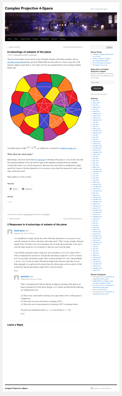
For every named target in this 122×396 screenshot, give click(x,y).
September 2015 (97, 201)
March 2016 (96, 195)
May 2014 (96, 225)
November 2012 (97, 264)
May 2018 (96, 178)
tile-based (41, 159)
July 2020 (95, 156)
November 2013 (97, 238)
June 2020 (96, 158)
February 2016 (97, 197)
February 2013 (97, 257)
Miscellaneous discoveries (100, 65)
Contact (35, 39)
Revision (54, 39)
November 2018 (97, 169)
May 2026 (96, 101)
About (16, 39)
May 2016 (96, 193)
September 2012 (97, 268)
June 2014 (96, 223)
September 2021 (97, 133)
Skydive (62, 39)
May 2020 (96, 161)
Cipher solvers (25, 39)
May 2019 (96, 165)
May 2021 (96, 139)
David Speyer (19, 230)
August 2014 (96, 219)
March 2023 (96, 111)
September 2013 (97, 242)
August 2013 (96, 244)
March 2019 (96, 167)
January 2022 (96, 128)
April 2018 (96, 180)
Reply (16, 270)
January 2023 (96, 116)
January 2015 (96, 208)
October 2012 (96, 266)
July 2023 (95, 109)
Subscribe (97, 88)
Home (10, 39)
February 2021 (97, 141)
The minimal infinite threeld (100, 61)
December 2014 (97, 210)
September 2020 (97, 152)
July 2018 (95, 174)
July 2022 (95, 122)
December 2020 (97, 146)
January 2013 (96, 259)
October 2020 (96, 150)
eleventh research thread (16, 62)
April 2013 (96, 253)
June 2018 (96, 176)
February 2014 (97, 231)
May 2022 (96, 126)
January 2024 (96, 107)
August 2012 (96, 270)
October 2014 (96, 214)
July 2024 (95, 105)
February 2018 (97, 184)
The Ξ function (103, 289)
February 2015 (97, 206)
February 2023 (97, 113)
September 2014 (97, 216)
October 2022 (96, 118)
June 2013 (96, 249)
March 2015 (96, 204)
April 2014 (96, 227)
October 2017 (96, 189)
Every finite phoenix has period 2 (102, 63)
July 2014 (95, 221)
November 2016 (97, 191)
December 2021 (97, 131)
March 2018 (96, 182)
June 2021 (96, 137)
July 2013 (95, 247)
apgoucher (33, 55)
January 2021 (96, 143)
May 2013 (96, 251)
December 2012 (97, 262)
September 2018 (97, 171)
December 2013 (97, 236)
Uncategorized (28, 214)
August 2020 (96, 154)
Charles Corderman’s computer (101, 58)
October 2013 (96, 240)
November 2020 (97, 148)
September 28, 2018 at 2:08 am (24, 233)
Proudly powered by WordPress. (102, 388)
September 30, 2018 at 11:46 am (31, 279)
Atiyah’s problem (13, 47)
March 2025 (96, 103)
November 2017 (97, 186)
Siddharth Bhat (97, 281)
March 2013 (96, 255)
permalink (46, 214)
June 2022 (96, 124)
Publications (45, 39)
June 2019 (96, 163)
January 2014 (96, 234)
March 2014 (96, 229)
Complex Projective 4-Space (29, 8)
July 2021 (95, 135)
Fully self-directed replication (73, 47)
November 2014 (97, 212)
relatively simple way (68, 148)
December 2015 (97, 199)
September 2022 (97, 120)
